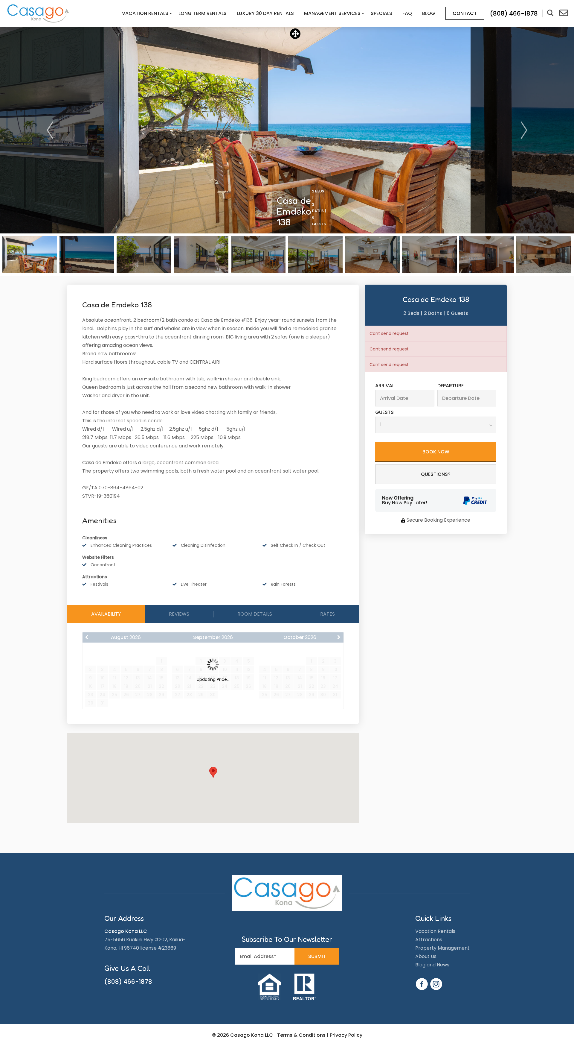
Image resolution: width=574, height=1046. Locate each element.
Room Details (254, 614)
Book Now (435, 451)
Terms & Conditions (301, 1035)
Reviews (179, 614)
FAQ (407, 13)
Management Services (332, 13)
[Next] (524, 130)
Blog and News (432, 964)
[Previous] (50, 130)
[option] (287, 130)
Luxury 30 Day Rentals (265, 13)
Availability (106, 614)
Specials (381, 13)
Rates (327, 614)
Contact (465, 13)
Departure (450, 386)
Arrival (384, 386)
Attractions (428, 939)
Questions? (436, 474)
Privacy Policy (346, 1035)
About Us (425, 956)
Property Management (442, 948)
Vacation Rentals (145, 13)
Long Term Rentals (202, 13)
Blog (428, 13)
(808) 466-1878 (128, 981)
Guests (384, 412)
